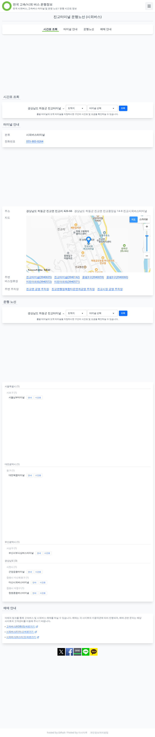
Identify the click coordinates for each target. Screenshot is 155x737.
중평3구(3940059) (93, 277)
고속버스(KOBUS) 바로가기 (20, 626)
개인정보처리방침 (99, 732)
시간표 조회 (50, 29)
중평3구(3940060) (117, 277)
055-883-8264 (34, 141)
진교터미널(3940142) (67, 277)
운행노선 (89, 29)
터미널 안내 (71, 29)
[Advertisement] (77, 63)
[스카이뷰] (144, 220)
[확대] (147, 227)
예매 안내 (106, 29)
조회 (123, 108)
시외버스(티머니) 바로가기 (20, 631)
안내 (30, 397)
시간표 (38, 397)
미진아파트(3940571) (67, 281)
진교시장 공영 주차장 (110, 289)
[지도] (133, 220)
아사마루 (82, 732)
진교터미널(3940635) (39, 277)
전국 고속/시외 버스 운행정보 (33, 4)
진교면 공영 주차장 (37, 289)
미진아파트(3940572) (39, 281)
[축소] (147, 256)
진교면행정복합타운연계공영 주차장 (73, 289)
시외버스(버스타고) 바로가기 (21, 637)
